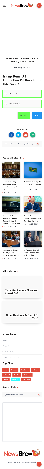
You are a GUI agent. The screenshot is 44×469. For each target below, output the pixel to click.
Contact (5, 346)
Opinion (15, 379)
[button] (24, 93)
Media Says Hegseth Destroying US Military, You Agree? (11, 253)
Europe (14, 370)
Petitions (26, 379)
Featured (24, 370)
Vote (36, 115)
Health (17, 375)
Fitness (35, 370)
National (27, 375)
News (6, 379)
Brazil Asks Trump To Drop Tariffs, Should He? (32, 184)
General (7, 375)
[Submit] (39, 395)
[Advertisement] (22, 32)
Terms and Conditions (11, 357)
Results (24, 115)
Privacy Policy (8, 352)
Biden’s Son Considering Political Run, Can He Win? (32, 218)
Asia (5, 370)
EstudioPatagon (30, 463)
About (5, 340)
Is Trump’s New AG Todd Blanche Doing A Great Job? (32, 253)
